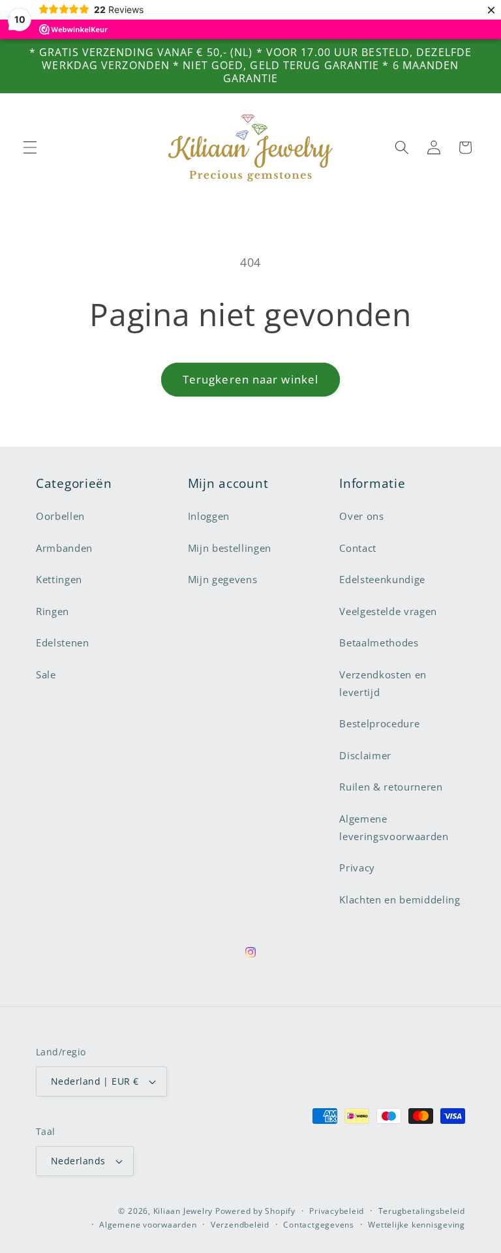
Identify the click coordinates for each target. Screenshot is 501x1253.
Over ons (361, 516)
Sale (46, 675)
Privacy (357, 868)
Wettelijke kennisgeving (416, 1224)
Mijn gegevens (223, 579)
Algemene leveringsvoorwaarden (393, 827)
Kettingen (59, 579)
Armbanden (64, 548)
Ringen (52, 611)
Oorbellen (60, 516)
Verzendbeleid (240, 1224)
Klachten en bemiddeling (399, 900)
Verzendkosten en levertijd (383, 683)
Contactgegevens (318, 1224)
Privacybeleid (336, 1210)
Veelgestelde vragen (388, 611)
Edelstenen (62, 643)
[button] (30, 147)
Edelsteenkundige (382, 579)
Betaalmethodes (378, 643)
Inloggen (209, 516)
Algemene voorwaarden (147, 1224)
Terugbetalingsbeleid (421, 1210)
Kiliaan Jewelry (183, 1210)
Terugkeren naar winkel (250, 379)
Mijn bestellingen (229, 548)
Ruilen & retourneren (390, 787)
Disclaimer (365, 755)
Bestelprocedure (379, 724)
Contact (357, 548)
